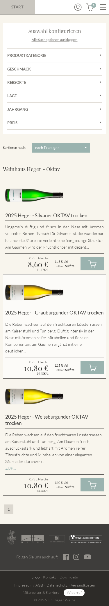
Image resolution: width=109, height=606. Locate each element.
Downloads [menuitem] (69, 577)
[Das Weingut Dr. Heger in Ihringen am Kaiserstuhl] (11, 537)
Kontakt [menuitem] (49, 577)
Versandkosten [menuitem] (83, 585)
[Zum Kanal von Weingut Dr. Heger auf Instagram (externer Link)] (87, 556)
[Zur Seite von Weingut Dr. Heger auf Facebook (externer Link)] (65, 557)
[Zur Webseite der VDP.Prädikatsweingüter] (57, 539)
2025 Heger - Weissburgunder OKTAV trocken (46, 420)
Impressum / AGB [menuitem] (28, 585)
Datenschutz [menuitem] (57, 585)
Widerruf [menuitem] (74, 592)
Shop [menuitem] (35, 577)
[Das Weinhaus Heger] (32, 539)
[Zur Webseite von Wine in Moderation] (85, 539)
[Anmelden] (78, 7)
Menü (103, 7)
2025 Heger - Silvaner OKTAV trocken (46, 215)
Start (17, 7)
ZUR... (10, 468)
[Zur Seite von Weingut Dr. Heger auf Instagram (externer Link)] (76, 557)
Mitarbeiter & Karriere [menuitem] (41, 592)
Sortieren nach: (14, 147)
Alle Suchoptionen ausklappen (55, 39)
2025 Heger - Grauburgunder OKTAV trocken (54, 313)
